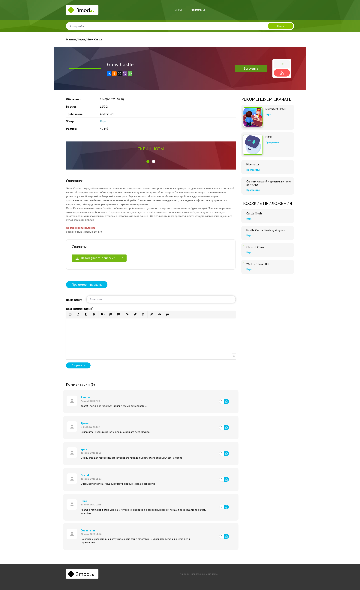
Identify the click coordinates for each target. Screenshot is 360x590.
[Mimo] (253, 145)
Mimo (269, 136)
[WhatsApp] (130, 73)
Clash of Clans (255, 247)
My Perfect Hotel (276, 109)
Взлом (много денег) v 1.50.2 (101, 258)
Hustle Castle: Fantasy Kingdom (265, 230)
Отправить (78, 365)
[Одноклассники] (114, 73)
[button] (147, 161)
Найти (280, 26)
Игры (178, 10)
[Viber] (125, 73)
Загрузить (251, 68)
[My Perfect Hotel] (253, 117)
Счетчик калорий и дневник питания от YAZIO (268, 183)
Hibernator (252, 164)
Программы (197, 10)
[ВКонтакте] (109, 73)
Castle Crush (254, 213)
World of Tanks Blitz (258, 264)
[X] (119, 73)
